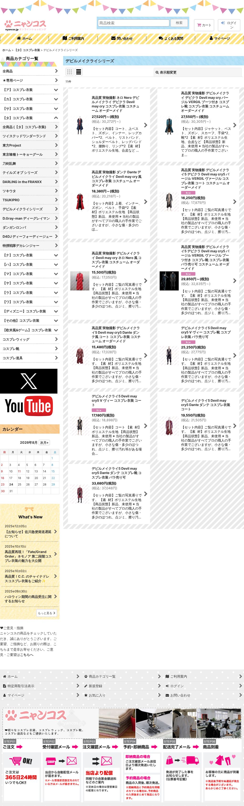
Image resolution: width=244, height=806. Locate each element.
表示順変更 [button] (168, 72)
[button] (170, 39)
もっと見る (45, 613)
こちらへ (26, 655)
